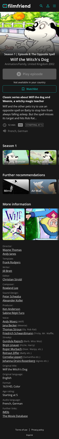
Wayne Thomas (12, 250)
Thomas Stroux (12, 329)
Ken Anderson (11, 309)
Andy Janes (9, 254)
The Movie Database (15, 416)
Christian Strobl (12, 279)
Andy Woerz (10, 321)
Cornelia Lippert (12, 357)
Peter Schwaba (12, 296)
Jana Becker (10, 325)
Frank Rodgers (11, 262)
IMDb (6, 412)
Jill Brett (7, 271)
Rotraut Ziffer (11, 353)
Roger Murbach (12, 349)
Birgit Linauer (11, 345)
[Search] (41, 6)
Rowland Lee (10, 288)
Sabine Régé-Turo (13, 313)
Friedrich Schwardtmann (18, 333)
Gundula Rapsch (13, 341)
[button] (54, 6)
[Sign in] (48, 6)
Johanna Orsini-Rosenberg (19, 361)
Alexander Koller (13, 300)
